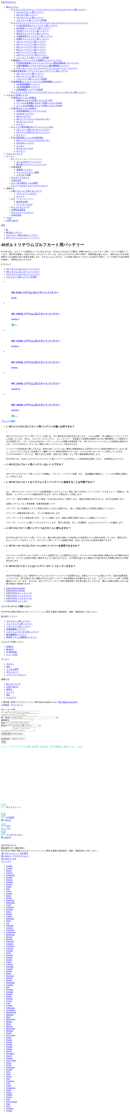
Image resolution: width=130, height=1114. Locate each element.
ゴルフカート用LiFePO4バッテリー (22, 235)
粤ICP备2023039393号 (67, 702)
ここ (80, 747)
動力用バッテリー (14, 232)
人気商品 (5, 705)
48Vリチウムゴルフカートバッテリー (23, 238)
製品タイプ (6, 725)
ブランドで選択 (8, 421)
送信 (3, 742)
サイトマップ (17, 705)
